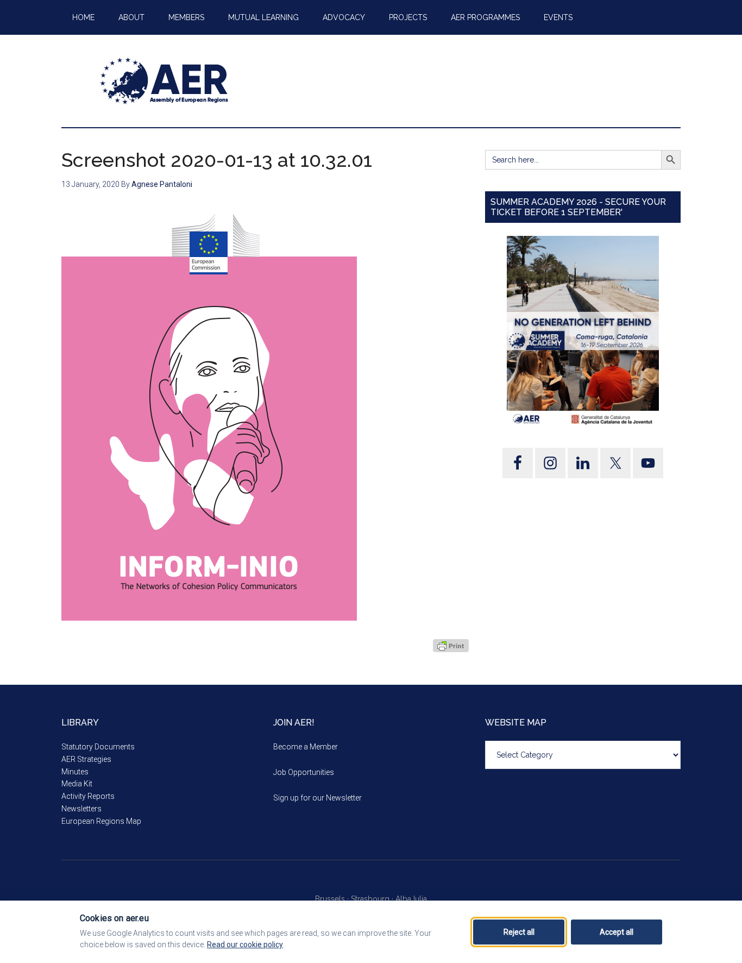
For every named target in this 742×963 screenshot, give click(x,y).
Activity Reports (88, 796)
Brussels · (333, 899)
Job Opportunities (303, 772)
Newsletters (81, 808)
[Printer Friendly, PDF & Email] (451, 645)
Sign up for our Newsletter (317, 797)
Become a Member (305, 746)
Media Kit (76, 783)
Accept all (616, 932)
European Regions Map (101, 821)
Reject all (519, 932)
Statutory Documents (98, 746)
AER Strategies (86, 759)
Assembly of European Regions (164, 81)
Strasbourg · (373, 899)
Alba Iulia (411, 899)
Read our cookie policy (245, 944)
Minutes (75, 771)
